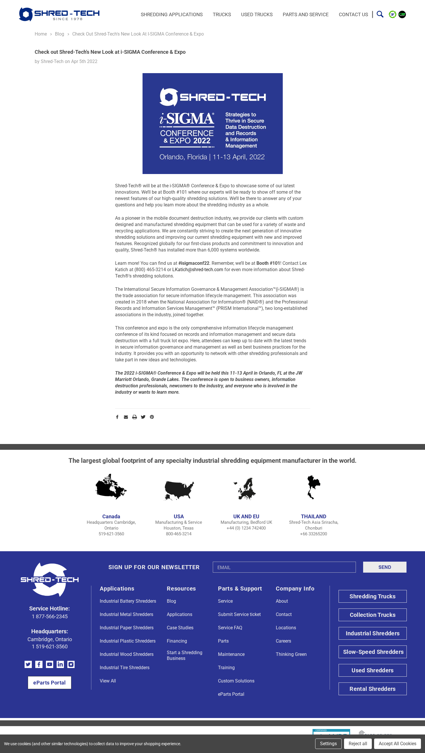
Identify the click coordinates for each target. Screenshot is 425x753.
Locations (286, 627)
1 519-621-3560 (50, 646)
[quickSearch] (380, 14)
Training (226, 667)
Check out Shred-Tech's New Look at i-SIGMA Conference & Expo (110, 52)
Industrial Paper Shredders (127, 627)
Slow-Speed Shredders (373, 651)
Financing (177, 641)
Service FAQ (230, 627)
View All (108, 681)
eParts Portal (49, 683)
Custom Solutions (236, 681)
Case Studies (180, 627)
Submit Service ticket (239, 614)
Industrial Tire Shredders (124, 667)
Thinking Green (291, 654)
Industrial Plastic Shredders (128, 641)
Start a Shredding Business (184, 655)
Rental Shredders (373, 688)
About (282, 601)
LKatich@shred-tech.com (197, 269)
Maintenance (231, 654)
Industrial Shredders (373, 633)
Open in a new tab (28, 664)
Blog (171, 601)
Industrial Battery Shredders (128, 601)
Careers (283, 641)
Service (225, 601)
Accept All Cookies (397, 743)
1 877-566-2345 (50, 616)
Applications (179, 614)
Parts (223, 641)
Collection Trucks (373, 614)
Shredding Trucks (373, 596)
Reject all (358, 743)
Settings (328, 743)
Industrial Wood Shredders (127, 654)
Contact (284, 614)
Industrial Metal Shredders (126, 614)
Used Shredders (372, 670)
